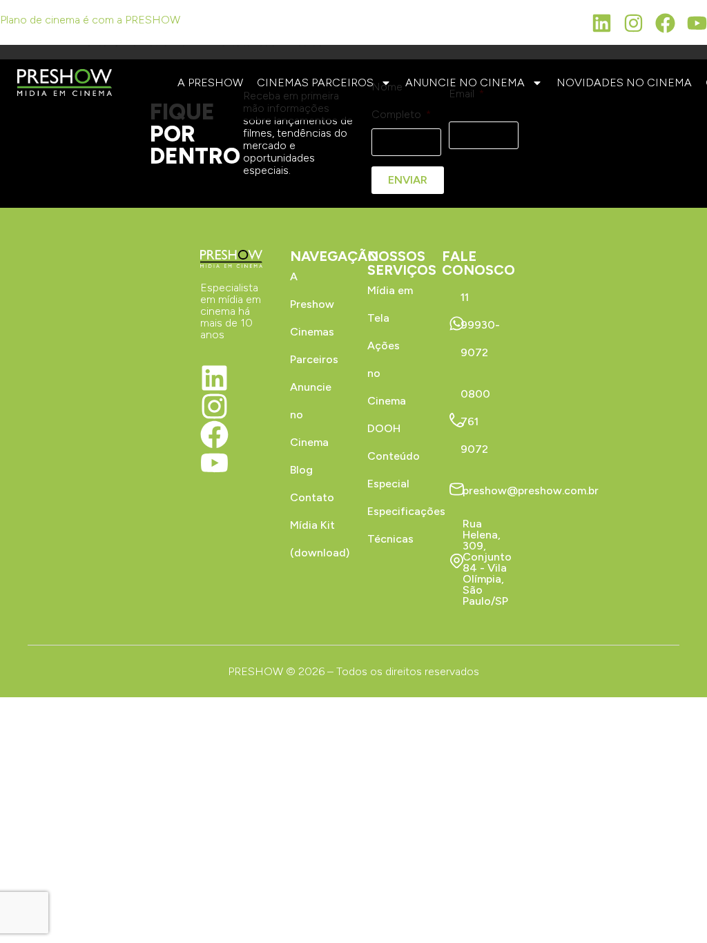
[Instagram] (633, 23)
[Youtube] (697, 23)
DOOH (383, 428)
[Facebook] (665, 23)
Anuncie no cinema (465, 82)
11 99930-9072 (480, 325)
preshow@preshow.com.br (531, 490)
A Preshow (210, 82)
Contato (312, 497)
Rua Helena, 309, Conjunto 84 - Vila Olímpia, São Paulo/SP (487, 562)
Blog (301, 469)
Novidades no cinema (624, 82)
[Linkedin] (602, 23)
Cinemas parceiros (315, 82)
